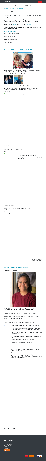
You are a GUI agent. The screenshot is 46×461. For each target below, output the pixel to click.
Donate (40, 1)
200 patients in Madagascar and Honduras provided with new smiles (18, 49)
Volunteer (31, 456)
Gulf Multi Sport (14, 24)
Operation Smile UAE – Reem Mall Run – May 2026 (14, 8)
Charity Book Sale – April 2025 (10, 31)
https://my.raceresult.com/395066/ (30, 24)
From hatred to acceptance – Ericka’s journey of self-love (16, 267)
